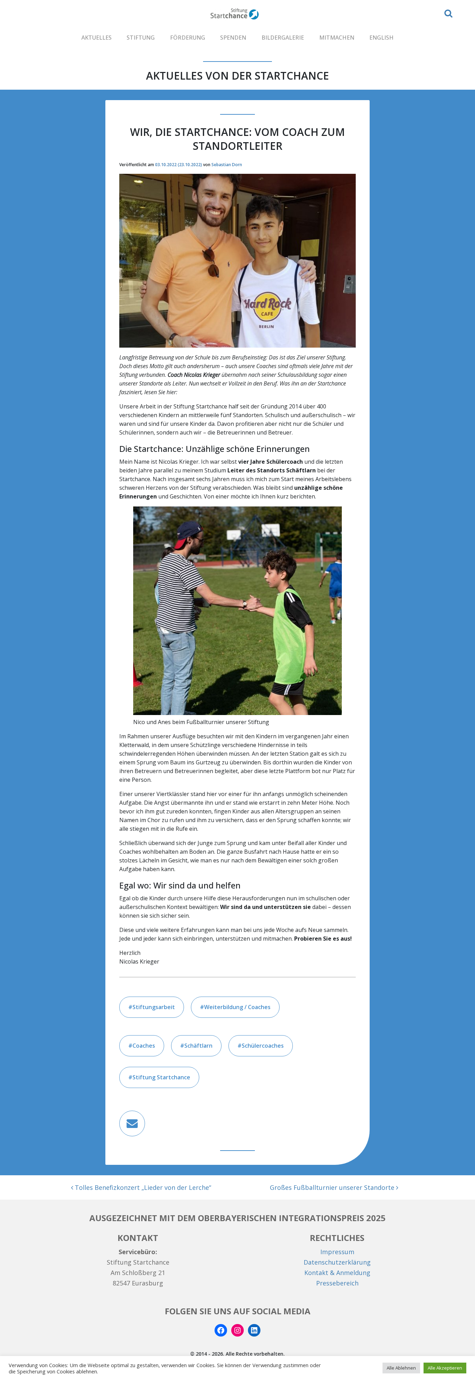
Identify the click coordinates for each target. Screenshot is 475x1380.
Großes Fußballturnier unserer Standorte (333, 1187)
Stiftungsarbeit (153, 1007)
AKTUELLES (96, 37)
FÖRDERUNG (187, 37)
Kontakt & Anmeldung (337, 1272)
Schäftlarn (198, 1045)
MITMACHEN (336, 37)
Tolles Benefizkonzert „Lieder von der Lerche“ (142, 1187)
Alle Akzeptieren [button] (445, 1368)
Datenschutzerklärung (337, 1262)
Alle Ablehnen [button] (401, 1368)
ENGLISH (381, 37)
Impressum (337, 1252)
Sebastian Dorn (226, 165)
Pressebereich (337, 1283)
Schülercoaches (263, 1045)
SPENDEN (233, 37)
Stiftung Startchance (161, 1077)
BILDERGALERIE (282, 37)
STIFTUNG (141, 37)
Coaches (143, 1045)
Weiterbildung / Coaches (237, 1007)
